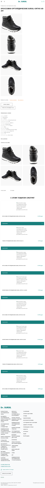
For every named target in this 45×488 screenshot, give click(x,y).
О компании (26, 411)
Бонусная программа (28, 420)
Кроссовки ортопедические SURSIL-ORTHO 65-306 (13, 388)
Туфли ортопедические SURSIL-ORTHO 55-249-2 (12, 240)
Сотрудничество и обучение (30, 422)
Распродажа (26, 436)
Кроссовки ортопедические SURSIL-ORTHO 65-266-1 (14, 265)
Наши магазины (27, 418)
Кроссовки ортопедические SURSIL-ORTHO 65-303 (13, 314)
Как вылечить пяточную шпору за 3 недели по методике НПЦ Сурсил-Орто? (5, 446)
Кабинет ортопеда (27, 424)
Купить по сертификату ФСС (8, 107)
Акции (24, 433)
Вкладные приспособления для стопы (16, 436)
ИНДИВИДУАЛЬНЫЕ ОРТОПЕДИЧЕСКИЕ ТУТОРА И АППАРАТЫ (16, 459)
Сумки (13, 452)
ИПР (12, 455)
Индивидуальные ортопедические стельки (16, 424)
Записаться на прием (6, 473)
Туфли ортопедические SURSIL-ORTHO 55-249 (12, 364)
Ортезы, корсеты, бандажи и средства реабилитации (16, 419)
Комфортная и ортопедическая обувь (5, 413)
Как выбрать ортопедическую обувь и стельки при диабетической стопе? (5, 419)
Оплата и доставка (5, 142)
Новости (25, 429)
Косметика (14, 439)
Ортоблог (25, 431)
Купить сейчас (7, 104)
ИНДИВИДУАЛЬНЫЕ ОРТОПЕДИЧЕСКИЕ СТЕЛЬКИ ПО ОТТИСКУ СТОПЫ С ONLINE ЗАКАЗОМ (6, 432)
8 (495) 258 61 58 (5, 464)
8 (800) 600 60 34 (5, 466)
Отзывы (25, 415)
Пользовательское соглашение (38, 482)
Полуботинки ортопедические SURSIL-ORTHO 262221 (14, 339)
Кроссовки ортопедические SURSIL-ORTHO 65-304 (13, 216)
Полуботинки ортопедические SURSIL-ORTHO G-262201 (14, 290)
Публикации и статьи (28, 427)
